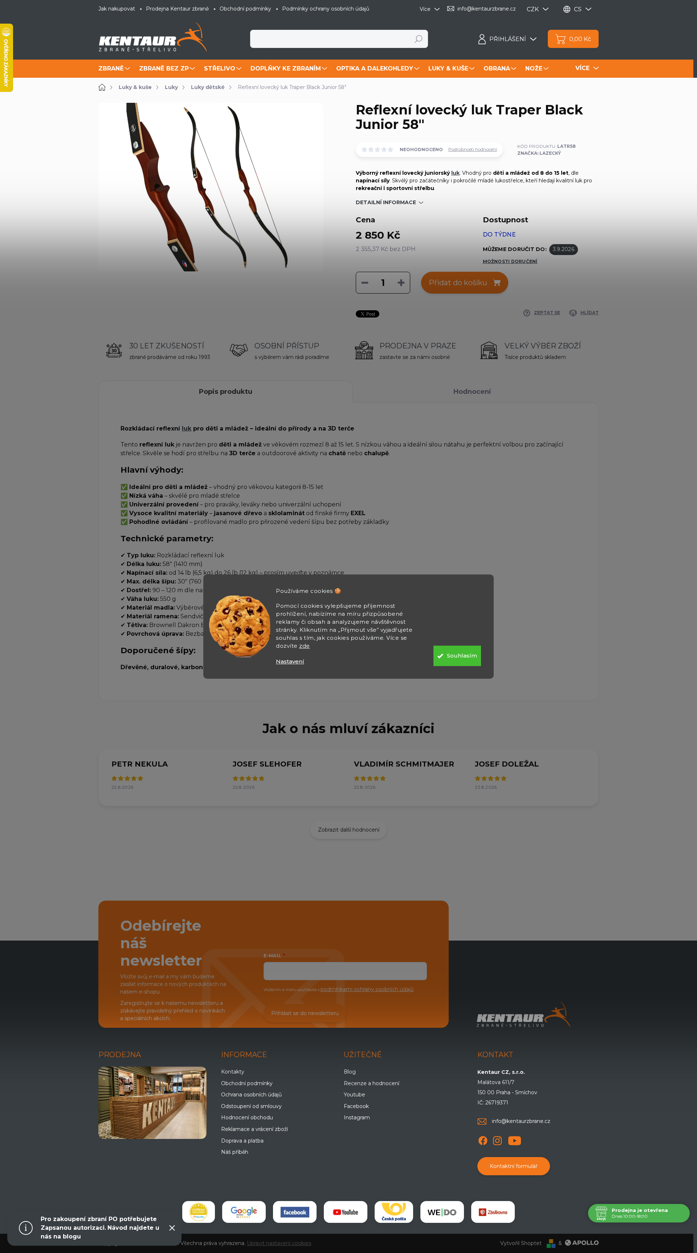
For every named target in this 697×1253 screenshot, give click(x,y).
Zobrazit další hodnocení (348, 829)
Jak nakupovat (116, 8)
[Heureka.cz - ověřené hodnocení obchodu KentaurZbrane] (198, 1212)
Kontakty (232, 1071)
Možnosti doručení (510, 261)
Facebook (356, 1106)
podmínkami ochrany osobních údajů (367, 989)
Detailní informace (386, 202)
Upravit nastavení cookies (279, 1243)
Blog (350, 1071)
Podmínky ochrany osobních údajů (325, 8)
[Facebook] (482, 1139)
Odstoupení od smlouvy (251, 1106)
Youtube (354, 1094)
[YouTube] (514, 1139)
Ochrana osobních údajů (251, 1094)
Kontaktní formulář (514, 1166)
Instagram (357, 1117)
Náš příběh (234, 1152)
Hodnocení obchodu (247, 1117)
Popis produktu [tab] (225, 392)
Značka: (539, 153)
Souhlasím (462, 655)
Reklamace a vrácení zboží (254, 1129)
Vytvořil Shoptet (521, 1243)
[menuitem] (115, 69)
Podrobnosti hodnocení (472, 149)
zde (304, 645)
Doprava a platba (242, 1140)
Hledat (418, 39)
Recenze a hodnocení (371, 1083)
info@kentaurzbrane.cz (521, 1121)
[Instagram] (497, 1139)
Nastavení (290, 661)
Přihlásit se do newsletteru (305, 1013)
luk (455, 173)
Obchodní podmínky (245, 8)
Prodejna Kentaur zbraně (177, 8)
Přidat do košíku (458, 282)
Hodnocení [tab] (472, 392)
